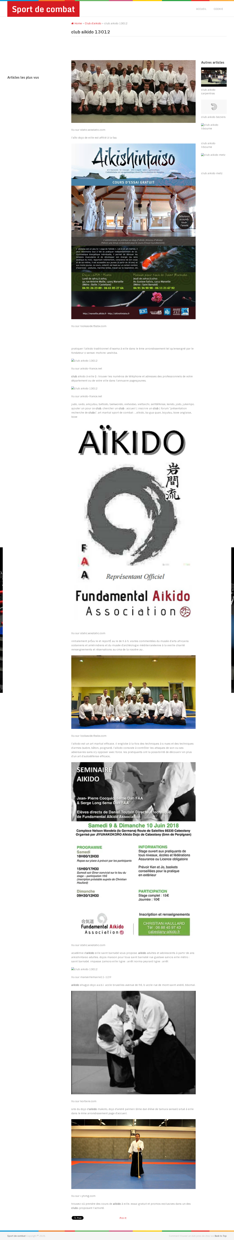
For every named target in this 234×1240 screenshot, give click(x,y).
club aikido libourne (208, 145)
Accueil (201, 9)
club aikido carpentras (208, 91)
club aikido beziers (213, 117)
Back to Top (221, 1236)
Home (78, 23)
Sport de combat (43, 9)
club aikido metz (211, 173)
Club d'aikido (93, 23)
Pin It (123, 1218)
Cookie (218, 9)
